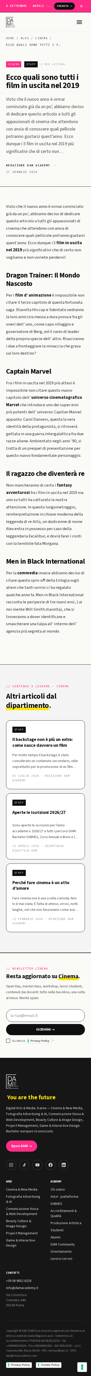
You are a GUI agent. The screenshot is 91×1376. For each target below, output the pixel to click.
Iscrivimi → (45, 1029)
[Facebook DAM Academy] (51, 1165)
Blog (25, 38)
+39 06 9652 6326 (18, 1280)
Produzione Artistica (66, 1223)
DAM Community (63, 1244)
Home (10, 38)
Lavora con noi (61, 1258)
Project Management (22, 1233)
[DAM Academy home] (11, 22)
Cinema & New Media (21, 1189)
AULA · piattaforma (64, 1196)
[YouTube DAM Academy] (37, 1165)
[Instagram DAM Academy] (11, 1165)
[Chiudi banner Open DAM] (81, 6)
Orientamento (61, 1251)
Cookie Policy (50, 1365)
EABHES (56, 1203)
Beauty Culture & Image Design (18, 1224)
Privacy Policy (40, 1041)
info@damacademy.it (22, 1288)
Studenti (57, 1230)
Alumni (55, 1237)
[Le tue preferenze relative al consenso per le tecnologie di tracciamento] (82, 1367)
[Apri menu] (79, 22)
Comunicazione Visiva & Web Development (22, 1211)
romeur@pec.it (58, 1351)
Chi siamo (58, 1189)
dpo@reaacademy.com (21, 1356)
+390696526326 (16, 1346)
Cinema (41, 38)
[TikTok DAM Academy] (24, 1165)
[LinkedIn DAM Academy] (64, 1165)
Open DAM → (21, 1146)
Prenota (64, 6)
